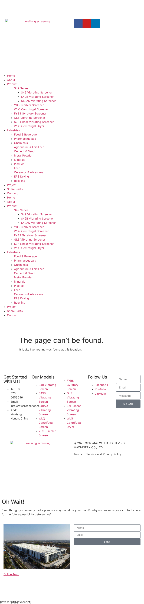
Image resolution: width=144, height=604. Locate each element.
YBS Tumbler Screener (29, 105)
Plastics (19, 164)
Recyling (19, 180)
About (11, 80)
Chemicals (21, 143)
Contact (12, 193)
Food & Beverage (25, 134)
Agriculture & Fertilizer (29, 147)
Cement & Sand (24, 151)
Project (12, 185)
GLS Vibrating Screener (29, 117)
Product (12, 84)
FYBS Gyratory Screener (30, 113)
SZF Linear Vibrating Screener (34, 122)
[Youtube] (87, 23)
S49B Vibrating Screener (37, 96)
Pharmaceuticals (25, 138)
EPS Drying (21, 176)
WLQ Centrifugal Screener (31, 109)
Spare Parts (15, 189)
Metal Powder (23, 155)
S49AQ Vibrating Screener (38, 101)
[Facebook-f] (78, 23)
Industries (13, 130)
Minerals (19, 159)
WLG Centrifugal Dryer (29, 126)
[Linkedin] (95, 23)
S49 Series (21, 88)
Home (11, 75)
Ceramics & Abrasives (28, 172)
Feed (17, 168)
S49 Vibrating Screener (36, 92)
